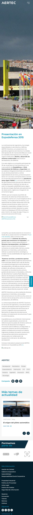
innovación (20, 372)
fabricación (17, 369)
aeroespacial (6, 366)
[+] (15, 180)
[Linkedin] (3, 510)
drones (23, 366)
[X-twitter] (11, 510)
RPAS (27, 372)
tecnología (5, 375)
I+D (24, 369)
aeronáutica (15, 366)
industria (5, 372)
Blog (13, 419)
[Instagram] (6, 510)
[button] (12, 381)
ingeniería (12, 372)
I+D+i (28, 369)
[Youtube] (9, 510)
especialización (7, 369)
